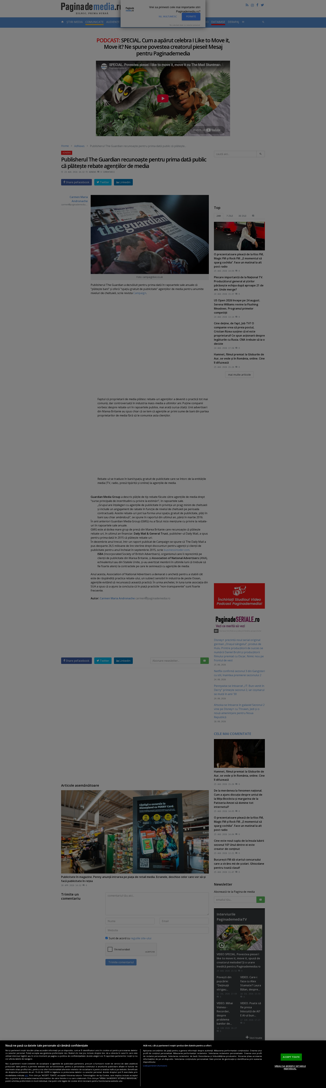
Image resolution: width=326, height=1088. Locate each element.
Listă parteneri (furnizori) (155, 1065)
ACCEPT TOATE (291, 1056)
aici (26, 1075)
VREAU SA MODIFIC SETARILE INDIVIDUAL (290, 1067)
